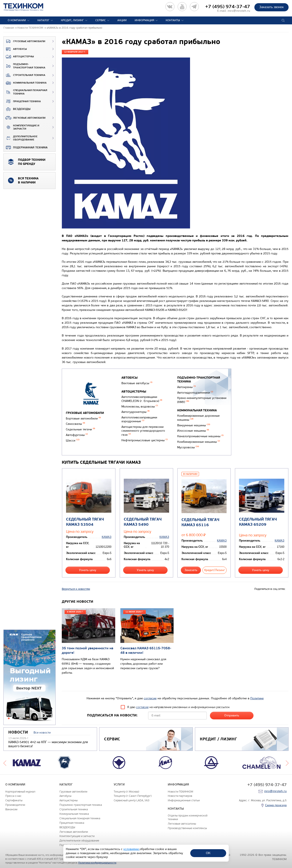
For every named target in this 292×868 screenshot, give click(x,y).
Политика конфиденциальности (97, 862)
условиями (131, 849)
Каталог (43, 20)
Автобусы (20, 49)
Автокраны (186, 387)
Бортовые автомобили (83, 418)
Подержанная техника (30, 147)
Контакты (173, 20)
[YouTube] (182, 6)
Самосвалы (75, 424)
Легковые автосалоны (182, 823)
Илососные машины (193, 431)
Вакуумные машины (193, 425)
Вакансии (11, 809)
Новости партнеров (180, 795)
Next (287, 762)
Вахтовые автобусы (136, 383)
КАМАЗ (106, 537)
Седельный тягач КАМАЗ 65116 (200, 522)
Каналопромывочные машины (200, 436)
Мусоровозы (188, 447)
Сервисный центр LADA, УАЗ (131, 800)
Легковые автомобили (29, 118)
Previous (4, 762)
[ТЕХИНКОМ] (27, 7)
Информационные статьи (184, 800)
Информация (144, 20)
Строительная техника (29, 75)
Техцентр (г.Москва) (126, 791)
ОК (208, 853)
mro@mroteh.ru (239, 11)
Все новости (42, 732)
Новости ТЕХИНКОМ (180, 791)
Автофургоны (77, 435)
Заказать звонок (271, 7)
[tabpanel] (29, 677)
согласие (150, 698)
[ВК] (169, 6)
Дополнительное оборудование (25, 138)
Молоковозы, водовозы (139, 406)
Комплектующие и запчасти (26, 127)
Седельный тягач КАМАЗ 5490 (143, 522)
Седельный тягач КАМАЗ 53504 (85, 522)
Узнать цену (87, 570)
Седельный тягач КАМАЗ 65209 (258, 522)
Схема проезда (276, 805)
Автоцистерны (23, 56)
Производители (15, 804)
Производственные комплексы (187, 828)
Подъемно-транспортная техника (29, 66)
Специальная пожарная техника (30, 92)
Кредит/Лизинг (214, 570)
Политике (257, 698)
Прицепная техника (27, 101)
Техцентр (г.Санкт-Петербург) (133, 795)
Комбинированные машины (198, 442)
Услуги (119, 784)
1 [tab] (9, 718)
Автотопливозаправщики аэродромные (139, 419)
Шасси (73, 440)
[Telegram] (194, 6)
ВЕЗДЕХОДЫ (21, 109)
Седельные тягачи (80, 429)
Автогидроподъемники (195, 392)
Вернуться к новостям (76, 589)
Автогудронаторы (135, 412)
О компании (17, 20)
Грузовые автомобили (29, 41)
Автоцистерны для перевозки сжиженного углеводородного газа (143, 431)
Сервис (100, 20)
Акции (122, 20)
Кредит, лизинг (72, 20)
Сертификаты (13, 800)
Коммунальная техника (30, 82)
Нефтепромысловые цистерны (144, 440)
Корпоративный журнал (20, 791)
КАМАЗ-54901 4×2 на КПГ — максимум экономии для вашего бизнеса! (48, 744)
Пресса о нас (13, 795)
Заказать (190, 570)
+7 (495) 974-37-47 (227, 7)
